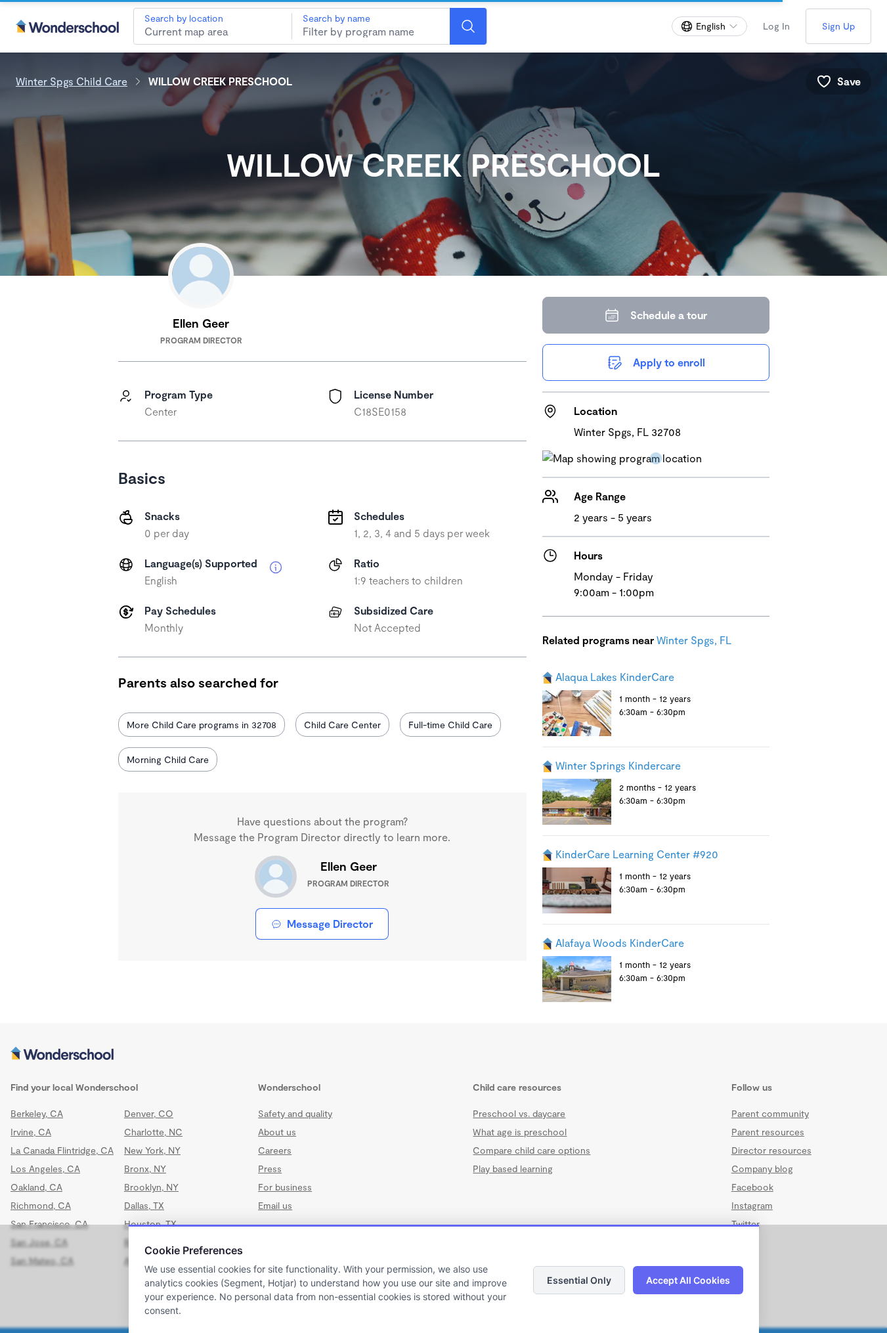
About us (277, 1131)
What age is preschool (520, 1131)
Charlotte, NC (153, 1131)
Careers (275, 1150)
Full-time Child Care (450, 724)
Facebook (752, 1186)
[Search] (468, 26)
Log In (776, 26)
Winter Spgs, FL (694, 640)
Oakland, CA (36, 1186)
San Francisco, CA (49, 1223)
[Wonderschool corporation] (443, 1054)
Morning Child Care (168, 759)
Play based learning (513, 1168)
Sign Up (838, 26)
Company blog (762, 1168)
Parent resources (767, 1131)
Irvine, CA (31, 1131)
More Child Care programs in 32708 (201, 724)
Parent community (770, 1113)
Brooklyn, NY (151, 1186)
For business (285, 1186)
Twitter (745, 1223)
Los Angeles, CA (45, 1168)
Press (270, 1168)
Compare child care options (531, 1150)
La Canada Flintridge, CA (62, 1150)
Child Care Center (342, 724)
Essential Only (579, 1280)
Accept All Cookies (688, 1280)
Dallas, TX (144, 1205)
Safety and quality (295, 1113)
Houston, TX (150, 1223)
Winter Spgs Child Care (71, 81)
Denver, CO (148, 1113)
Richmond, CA (41, 1205)
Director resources (771, 1150)
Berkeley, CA (37, 1113)
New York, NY (152, 1150)
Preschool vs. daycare (519, 1113)
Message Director (330, 923)
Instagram (752, 1205)
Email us (275, 1205)
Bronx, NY (145, 1168)
